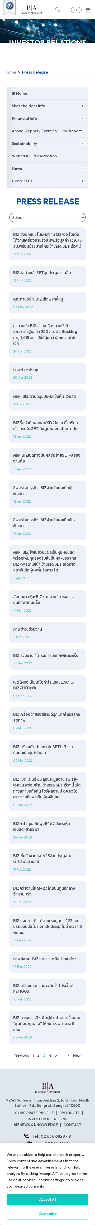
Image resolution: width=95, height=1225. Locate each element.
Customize (48, 1213)
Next (77, 1055)
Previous (21, 1055)
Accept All (47, 1199)
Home (10, 72)
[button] (87, 9)
